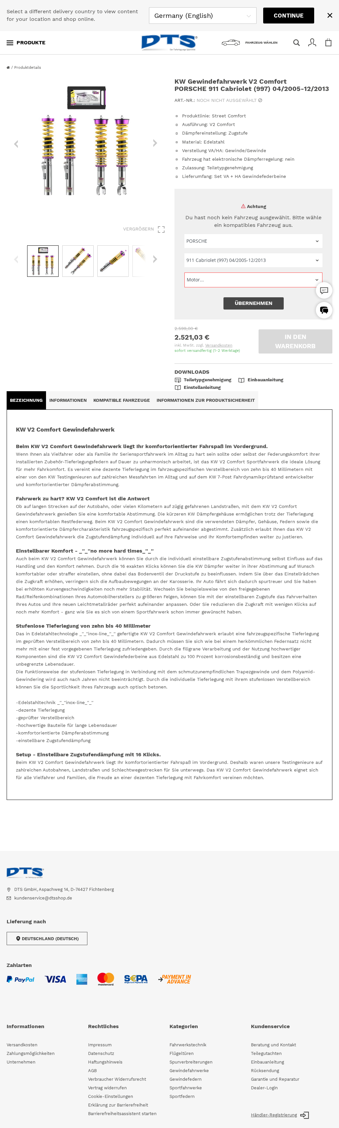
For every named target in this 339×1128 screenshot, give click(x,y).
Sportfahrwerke (186, 1087)
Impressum (100, 1044)
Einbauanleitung (267, 1062)
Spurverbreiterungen (191, 1062)
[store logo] (169, 42)
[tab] (26, 400)
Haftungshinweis (105, 1062)
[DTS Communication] (324, 310)
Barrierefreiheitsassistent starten (122, 1113)
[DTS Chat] (324, 290)
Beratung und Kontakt (273, 1044)
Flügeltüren (182, 1053)
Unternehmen (21, 1062)
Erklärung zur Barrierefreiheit (118, 1105)
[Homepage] (9, 67)
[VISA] (55, 983)
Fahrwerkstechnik (188, 1044)
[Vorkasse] (174, 983)
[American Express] (81, 983)
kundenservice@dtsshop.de (43, 898)
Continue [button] (289, 15)
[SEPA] (136, 983)
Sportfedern (182, 1096)
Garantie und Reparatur (275, 1079)
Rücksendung (265, 1070)
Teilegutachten (266, 1053)
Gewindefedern (186, 1079)
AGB (92, 1070)
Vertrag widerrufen (107, 1087)
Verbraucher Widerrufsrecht (117, 1079)
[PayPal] (20, 983)
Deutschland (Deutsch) (50, 938)
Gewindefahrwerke (189, 1070)
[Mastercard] (105, 983)
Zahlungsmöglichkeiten (31, 1053)
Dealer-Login (264, 1087)
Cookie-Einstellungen (110, 1096)
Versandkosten (218, 345)
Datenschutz (101, 1053)
